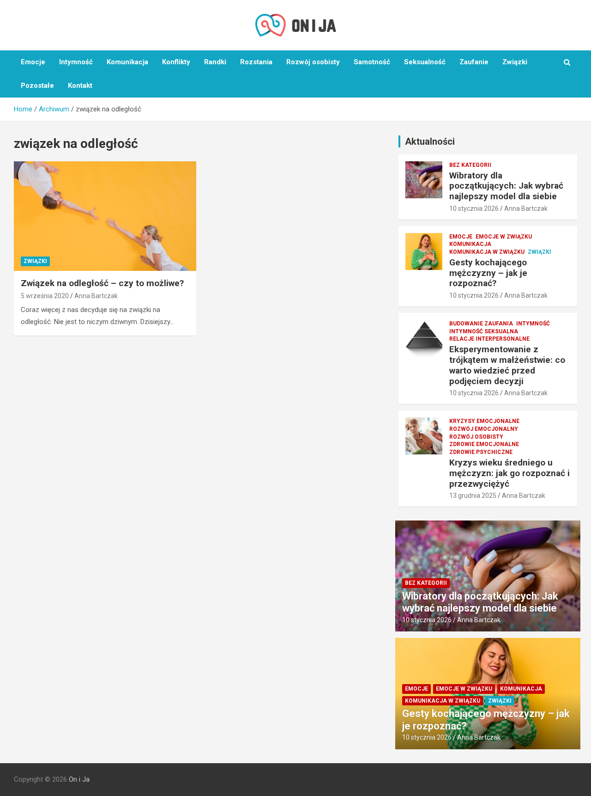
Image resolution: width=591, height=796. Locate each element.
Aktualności (430, 141)
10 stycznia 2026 (474, 208)
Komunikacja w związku (487, 252)
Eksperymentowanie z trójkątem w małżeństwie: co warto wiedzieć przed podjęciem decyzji (507, 365)
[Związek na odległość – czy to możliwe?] (105, 216)
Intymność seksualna (483, 331)
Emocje (33, 62)
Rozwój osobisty (313, 62)
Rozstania (256, 62)
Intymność (76, 62)
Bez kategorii (470, 165)
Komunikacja (127, 62)
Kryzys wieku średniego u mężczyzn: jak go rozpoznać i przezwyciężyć (509, 473)
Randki (215, 62)
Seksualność (425, 62)
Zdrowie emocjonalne (484, 444)
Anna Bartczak (96, 296)
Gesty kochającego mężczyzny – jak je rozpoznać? (488, 273)
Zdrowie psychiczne (481, 452)
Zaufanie (473, 62)
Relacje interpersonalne (489, 339)
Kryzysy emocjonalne (484, 421)
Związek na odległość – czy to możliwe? (102, 283)
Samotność (372, 62)
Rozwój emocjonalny (483, 429)
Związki (514, 62)
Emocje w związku (504, 236)
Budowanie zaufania (481, 323)
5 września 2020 (45, 296)
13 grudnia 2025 (472, 495)
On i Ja (79, 779)
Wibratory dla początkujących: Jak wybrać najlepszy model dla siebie (506, 186)
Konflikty (176, 62)
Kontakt (80, 85)
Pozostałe (37, 85)
